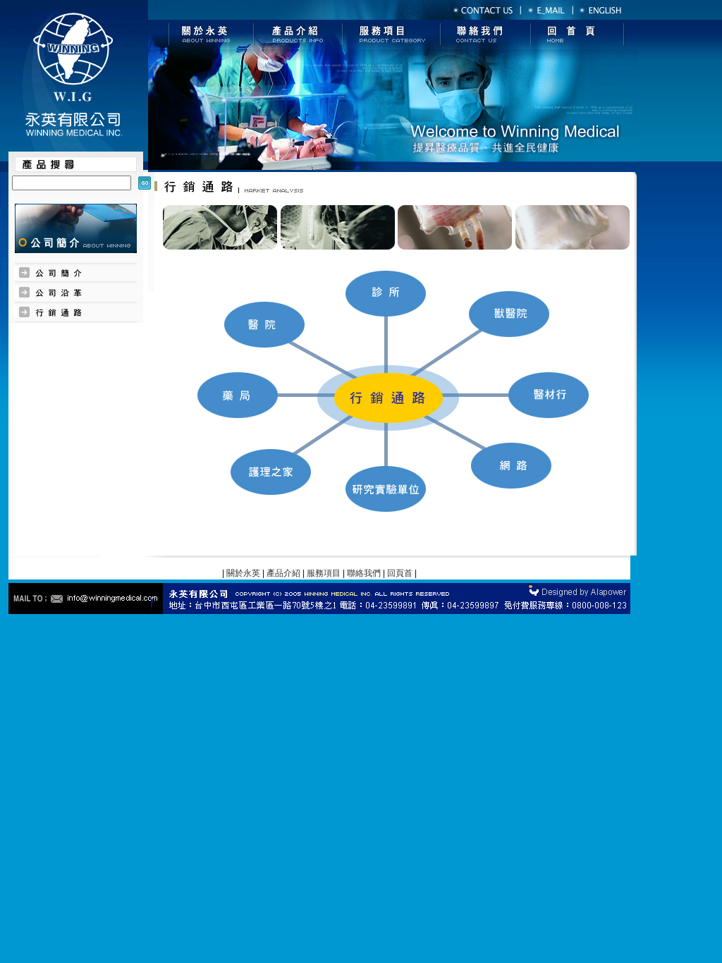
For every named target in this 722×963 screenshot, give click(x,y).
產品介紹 (283, 573)
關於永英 (243, 573)
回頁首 (399, 573)
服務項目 (324, 573)
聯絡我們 (364, 573)
